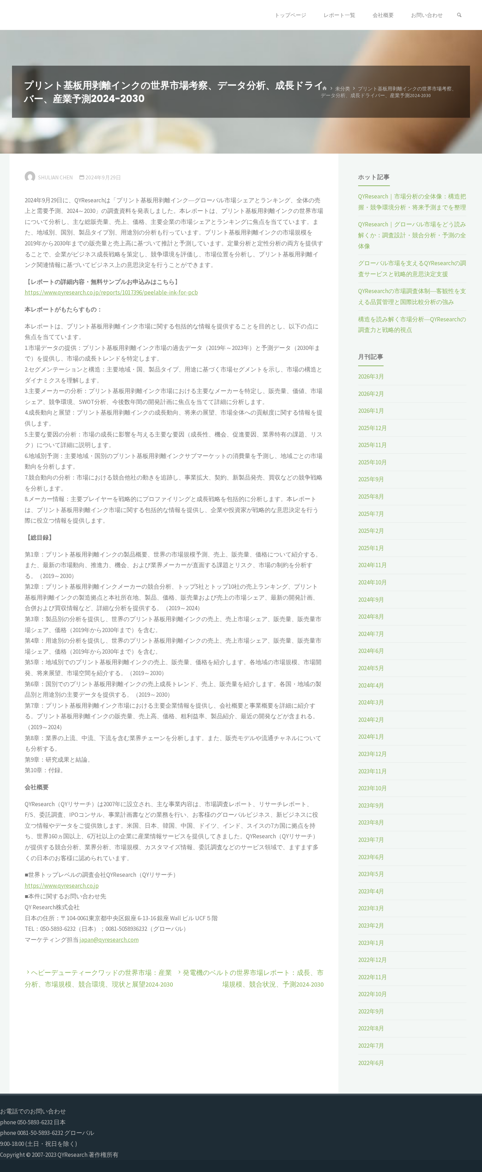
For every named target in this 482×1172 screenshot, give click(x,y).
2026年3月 (371, 376)
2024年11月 (372, 565)
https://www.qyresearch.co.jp (62, 886)
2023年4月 (371, 891)
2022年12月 (372, 960)
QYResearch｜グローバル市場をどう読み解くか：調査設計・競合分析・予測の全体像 (412, 235)
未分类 (342, 88)
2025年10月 (372, 462)
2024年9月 (371, 599)
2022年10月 (372, 994)
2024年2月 (371, 720)
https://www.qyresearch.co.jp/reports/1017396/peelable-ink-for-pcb (111, 292)
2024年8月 (371, 616)
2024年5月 (371, 668)
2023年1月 (371, 943)
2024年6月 (371, 651)
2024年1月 (371, 736)
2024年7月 (371, 634)
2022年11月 (372, 977)
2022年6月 (371, 1063)
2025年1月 (371, 548)
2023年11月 (372, 771)
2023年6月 (371, 857)
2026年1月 (371, 411)
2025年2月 (371, 531)
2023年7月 (371, 840)
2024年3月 (371, 702)
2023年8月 (371, 822)
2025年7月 (371, 514)
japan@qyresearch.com (109, 940)
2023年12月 (372, 754)
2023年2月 (371, 925)
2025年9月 (371, 479)
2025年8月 (371, 496)
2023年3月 (371, 908)
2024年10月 (372, 582)
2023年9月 (371, 805)
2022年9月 (371, 1011)
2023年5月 (371, 874)
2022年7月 (371, 1045)
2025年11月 (372, 445)
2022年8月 (371, 1028)
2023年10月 (372, 788)
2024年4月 (371, 685)
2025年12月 (372, 428)
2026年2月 (371, 394)
